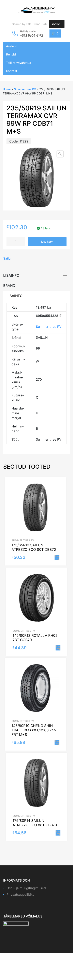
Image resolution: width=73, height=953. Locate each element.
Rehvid (11, 54)
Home (7, 89)
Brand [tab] (9, 285)
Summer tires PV (25, 89)
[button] (60, 154)
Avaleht (11, 46)
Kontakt (11, 71)
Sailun (7, 258)
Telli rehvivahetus (18, 63)
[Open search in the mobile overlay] (36, 24)
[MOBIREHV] (36, 10)
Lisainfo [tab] (11, 275)
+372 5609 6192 (30, 35)
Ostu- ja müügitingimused (26, 888)
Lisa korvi (47, 241)
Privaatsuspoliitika (20, 894)
